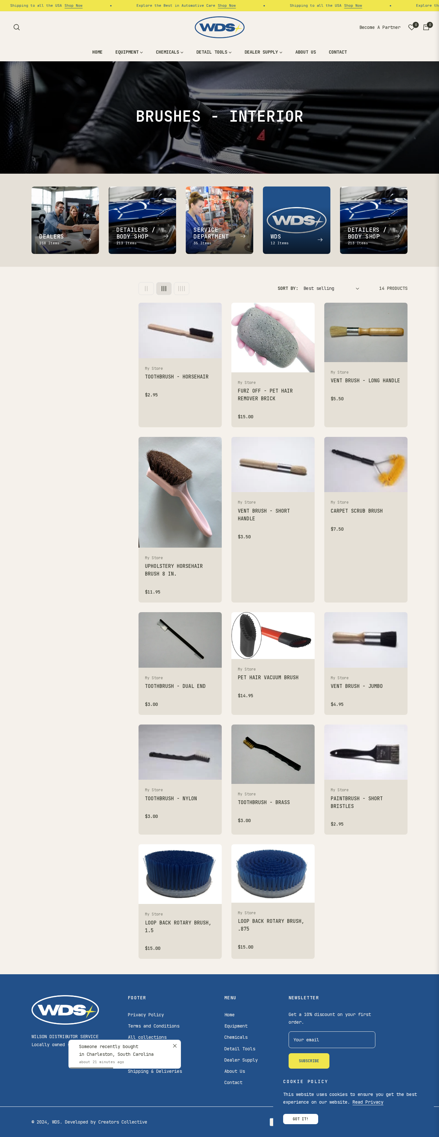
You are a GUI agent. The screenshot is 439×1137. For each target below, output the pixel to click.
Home (229, 1015)
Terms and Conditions (153, 1026)
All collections (147, 1037)
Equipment (235, 1026)
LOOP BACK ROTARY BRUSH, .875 (271, 925)
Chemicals (235, 1037)
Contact (233, 1082)
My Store (154, 368)
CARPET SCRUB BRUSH (357, 511)
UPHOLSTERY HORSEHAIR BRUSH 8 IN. (174, 570)
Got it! (301, 1119)
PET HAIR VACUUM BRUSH (268, 677)
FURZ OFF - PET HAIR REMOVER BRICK (265, 395)
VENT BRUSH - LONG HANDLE (365, 381)
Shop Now (45, 5)
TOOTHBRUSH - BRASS (264, 802)
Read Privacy (368, 1102)
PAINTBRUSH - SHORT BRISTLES (357, 802)
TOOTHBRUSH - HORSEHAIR (177, 377)
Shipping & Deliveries (155, 1071)
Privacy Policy (146, 1015)
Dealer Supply (241, 1060)
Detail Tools (239, 1049)
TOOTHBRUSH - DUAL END (175, 686)
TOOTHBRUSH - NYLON (171, 798)
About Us (234, 1071)
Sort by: (288, 288)
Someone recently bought (108, 1046)
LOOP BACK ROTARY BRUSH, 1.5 (178, 927)
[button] (17, 27)
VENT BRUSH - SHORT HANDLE (264, 515)
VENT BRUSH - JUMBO (357, 686)
